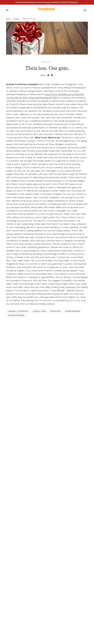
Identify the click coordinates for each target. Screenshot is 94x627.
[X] (51, 75)
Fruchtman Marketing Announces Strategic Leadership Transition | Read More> (47, 2)
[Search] (85, 10)
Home (8, 19)
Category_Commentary (18, 311)
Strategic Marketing (16, 315)
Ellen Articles (55, 311)
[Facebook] (48, 75)
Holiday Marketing (72, 311)
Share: (43, 75)
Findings (16, 19)
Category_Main (39, 311)
